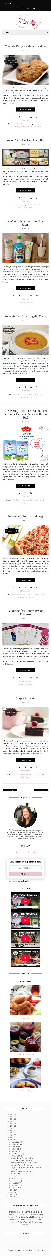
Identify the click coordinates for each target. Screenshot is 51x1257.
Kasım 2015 (16, 1144)
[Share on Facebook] (14, 116)
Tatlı (30, 124)
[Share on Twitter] (19, 116)
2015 (12, 1140)
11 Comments (25, 591)
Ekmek (13, 595)
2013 (12, 1192)
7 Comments (25, 120)
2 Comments (25, 201)
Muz (14, 1214)
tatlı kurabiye (37, 124)
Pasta (18, 1217)
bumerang (25, 500)
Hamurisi (36, 595)
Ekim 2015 (15, 1147)
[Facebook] (16, 8)
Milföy (40, 1222)
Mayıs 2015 (16, 1178)
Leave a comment (25, 681)
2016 (12, 1137)
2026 (12, 1114)
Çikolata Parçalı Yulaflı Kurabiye (25, 46)
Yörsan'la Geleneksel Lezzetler (26, 140)
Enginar (35, 1222)
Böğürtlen (27, 1219)
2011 (12, 1197)
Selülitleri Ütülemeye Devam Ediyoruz (25, 612)
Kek (30, 774)
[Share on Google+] (36, 116)
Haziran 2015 (16, 1156)
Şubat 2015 (16, 1185)
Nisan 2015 (16, 1181)
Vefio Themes (37, 1250)
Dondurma (36, 1219)
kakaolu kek (24, 774)
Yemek (22, 127)
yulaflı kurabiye (36, 127)
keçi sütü (25, 503)
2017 (12, 1135)
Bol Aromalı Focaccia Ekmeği (25, 516)
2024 (12, 1119)
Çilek (21, 1211)
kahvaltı (43, 595)
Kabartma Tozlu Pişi (25, 1091)
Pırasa (24, 1224)
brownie (15, 774)
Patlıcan (21, 1222)
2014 (12, 1190)
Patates (13, 1211)
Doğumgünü (28, 1222)
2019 (12, 1130)
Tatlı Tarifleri (14, 127)
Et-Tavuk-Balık (31, 205)
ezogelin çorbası (36, 394)
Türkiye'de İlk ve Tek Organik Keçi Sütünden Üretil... (26, 1168)
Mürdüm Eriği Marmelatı (25, 1054)
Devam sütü (34, 500)
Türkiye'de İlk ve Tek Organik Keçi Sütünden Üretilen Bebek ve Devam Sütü (26, 414)
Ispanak (29, 1214)
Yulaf (27, 127)
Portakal (11, 1217)
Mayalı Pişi (25, 1018)
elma (20, 1219)
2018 (12, 1133)
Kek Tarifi (36, 774)
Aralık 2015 (16, 1142)
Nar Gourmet (22, 597)
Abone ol (25, 874)
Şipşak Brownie (25, 698)
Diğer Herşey (28, 685)
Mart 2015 (15, 1183)
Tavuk (41, 1214)
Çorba (23, 205)
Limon (28, 1211)
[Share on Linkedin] (30, 116)
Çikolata (17, 124)
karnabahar (13, 1222)
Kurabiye (24, 124)
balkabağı (21, 1214)
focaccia (29, 595)
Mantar (35, 1214)
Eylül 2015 (15, 1149)
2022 (12, 1124)
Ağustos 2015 (17, 1151)
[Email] (34, 8)
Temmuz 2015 (17, 1154)
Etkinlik (41, 500)
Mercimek (22, 397)
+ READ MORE (25, 109)
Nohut (27, 1224)
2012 (12, 1195)
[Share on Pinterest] (25, 116)
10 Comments (25, 391)
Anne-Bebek (28, 303)
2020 (12, 1128)
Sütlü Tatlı (25, 1217)
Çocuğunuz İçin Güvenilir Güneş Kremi (25, 222)
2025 (12, 1117)
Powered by (12, 881)
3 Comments (25, 496)
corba (18, 205)
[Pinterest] (28, 8)
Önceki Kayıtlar (41, 790)
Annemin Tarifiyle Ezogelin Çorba (25, 316)
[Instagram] (22, 8)
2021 (12, 1126)
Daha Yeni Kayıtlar (10, 790)
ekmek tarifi (21, 595)
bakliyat (16, 394)
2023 (12, 1121)
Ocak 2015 (15, 1188)
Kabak (10, 1214)
